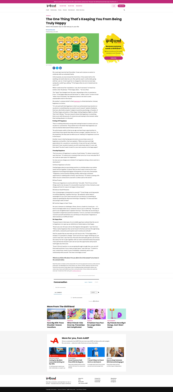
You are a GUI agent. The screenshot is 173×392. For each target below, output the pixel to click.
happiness (77, 101)
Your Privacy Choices (81, 389)
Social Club (63, 6)
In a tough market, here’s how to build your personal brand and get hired (96, 365)
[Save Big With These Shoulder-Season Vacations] (56, 314)
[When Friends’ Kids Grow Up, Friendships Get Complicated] (76, 314)
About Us (80, 378)
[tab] (58, 292)
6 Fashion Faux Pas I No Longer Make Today (95, 325)
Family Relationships (54, 358)
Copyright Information (51, 389)
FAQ (79, 380)
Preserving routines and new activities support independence (114, 365)
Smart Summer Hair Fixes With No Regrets (75, 361)
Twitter (57, 68)
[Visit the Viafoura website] (96, 301)
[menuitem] (47, 10)
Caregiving (109, 358)
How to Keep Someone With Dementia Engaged (115, 361)
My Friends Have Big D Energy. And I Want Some (116, 325)
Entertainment (72, 358)
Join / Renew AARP (83, 383)
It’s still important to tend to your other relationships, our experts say (57, 367)
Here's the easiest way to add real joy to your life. (62, 27)
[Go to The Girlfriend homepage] (49, 6)
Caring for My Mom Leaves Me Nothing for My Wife (56, 362)
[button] (124, 10)
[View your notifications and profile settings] (98, 292)
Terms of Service (62, 389)
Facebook (54, 68)
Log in (86, 282)
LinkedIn (60, 68)
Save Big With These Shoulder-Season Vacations (55, 325)
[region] (76, 292)
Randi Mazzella (51, 29)
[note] (72, 65)
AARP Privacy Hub (71, 389)
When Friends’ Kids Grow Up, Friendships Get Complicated (76, 325)
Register (90, 282)
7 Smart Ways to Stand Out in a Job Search (96, 361)
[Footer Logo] (59, 378)
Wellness (48, 15)
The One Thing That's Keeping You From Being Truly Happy (84, 21)
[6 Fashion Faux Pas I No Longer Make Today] (96, 314)
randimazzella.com (76, 270)
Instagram (113, 381)
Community (97, 380)
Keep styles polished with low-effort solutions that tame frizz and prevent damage (76, 366)
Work (89, 358)
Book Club (71, 6)
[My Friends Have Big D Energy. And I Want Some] (116, 314)
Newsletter (79, 6)
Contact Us (97, 378)
